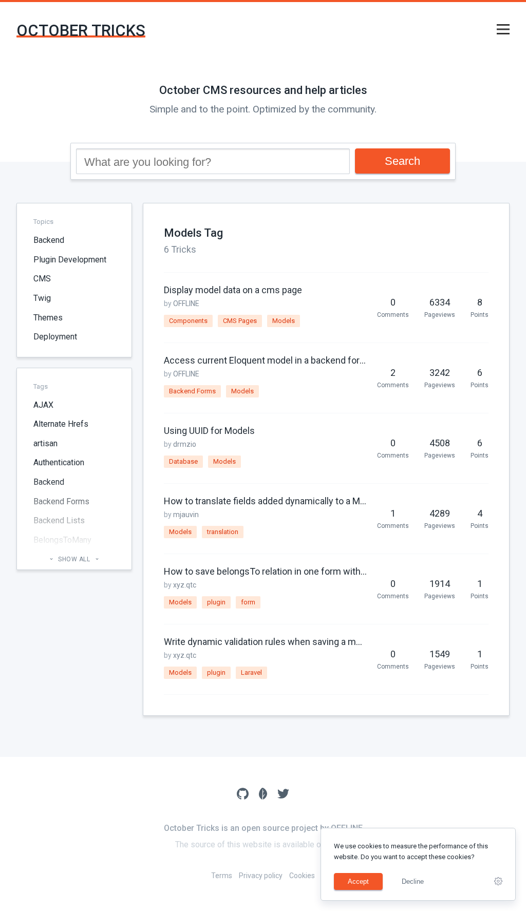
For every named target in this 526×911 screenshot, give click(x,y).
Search (402, 161)
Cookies (302, 875)
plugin (216, 602)
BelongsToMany (62, 540)
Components (188, 321)
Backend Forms (61, 501)
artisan (45, 443)
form (248, 602)
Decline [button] (413, 881)
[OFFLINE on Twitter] (283, 795)
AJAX (43, 405)
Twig (42, 298)
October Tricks (80, 31)
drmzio (184, 444)
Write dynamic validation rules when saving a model (265, 641)
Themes (48, 317)
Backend (48, 240)
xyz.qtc (184, 585)
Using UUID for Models (209, 430)
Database (183, 461)
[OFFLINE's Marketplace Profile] (263, 795)
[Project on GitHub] (243, 795)
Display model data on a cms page (233, 289)
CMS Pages (240, 321)
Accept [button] (358, 881)
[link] (498, 881)
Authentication (58, 462)
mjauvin (186, 514)
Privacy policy (261, 875)
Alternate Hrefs (60, 424)
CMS (42, 278)
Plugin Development (69, 259)
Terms (221, 875)
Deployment (55, 336)
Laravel (251, 672)
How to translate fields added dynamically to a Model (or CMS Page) (265, 501)
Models (283, 321)
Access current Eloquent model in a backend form (265, 360)
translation (222, 532)
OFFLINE (186, 303)
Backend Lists (59, 520)
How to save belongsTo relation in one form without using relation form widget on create (265, 571)
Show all (74, 559)
